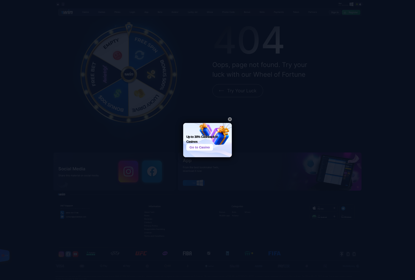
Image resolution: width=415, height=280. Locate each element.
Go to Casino (200, 147)
